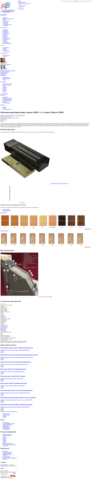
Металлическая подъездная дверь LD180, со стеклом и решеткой (18, 397)
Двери (4, 108)
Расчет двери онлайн (7, 443)
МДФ (4, 19)
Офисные (5, 39)
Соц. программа (6, 102)
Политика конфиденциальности (10, 457)
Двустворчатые (6, 55)
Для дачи (5, 41)
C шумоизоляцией (7, 38)
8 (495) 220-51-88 (4, 464)
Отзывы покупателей (7, 424)
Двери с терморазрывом (6, 64)
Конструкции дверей (7, 83)
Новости (5, 89)
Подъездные (5, 30)
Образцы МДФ (6, 209)
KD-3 (47, 296)
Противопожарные (7, 43)
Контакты (3, 104)
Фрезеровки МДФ (7, 210)
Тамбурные (5, 32)
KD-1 (40, 296)
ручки (53, 132)
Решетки (5, 415)
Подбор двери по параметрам (9, 444)
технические (8, 318)
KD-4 (51, 296)
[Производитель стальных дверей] (9, 4)
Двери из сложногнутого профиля (8, 70)
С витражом (5, 25)
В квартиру (5, 29)
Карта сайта (5, 445)
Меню (19, 1)
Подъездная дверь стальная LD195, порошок (13, 376)
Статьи (4, 90)
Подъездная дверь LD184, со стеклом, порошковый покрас (17, 390)
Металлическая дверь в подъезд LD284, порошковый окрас (17, 347)
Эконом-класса (6, 47)
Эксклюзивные (6, 50)
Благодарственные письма (8, 423)
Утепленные (5, 37)
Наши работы (6, 77)
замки (50, 132)
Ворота (4, 417)
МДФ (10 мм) (3, 326)
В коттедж (5, 34)
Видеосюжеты (6, 429)
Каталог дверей (4, 14)
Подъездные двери (7, 109)
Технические (6, 42)
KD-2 (44, 296)
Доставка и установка (7, 98)
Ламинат (5, 17)
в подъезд (3, 318)
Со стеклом (5, 23)
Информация (3, 81)
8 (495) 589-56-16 (4, 465)
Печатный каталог (7, 78)
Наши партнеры (6, 12)
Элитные (5, 49)
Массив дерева (6, 20)
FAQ (4, 86)
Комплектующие (6, 414)
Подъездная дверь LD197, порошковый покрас (13, 369)
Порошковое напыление (8, 18)
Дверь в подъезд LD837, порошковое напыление (14, 383)
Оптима (4, 48)
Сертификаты (6, 422)
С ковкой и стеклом (7, 24)
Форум (4, 88)
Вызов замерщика (7, 99)
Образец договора (7, 84)
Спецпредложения (4, 93)
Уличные (5, 36)
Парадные (5, 35)
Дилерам (5, 101)
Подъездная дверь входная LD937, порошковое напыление (16, 404)
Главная (4, 107)
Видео (4, 79)
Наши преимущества (7, 100)
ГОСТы (4, 91)
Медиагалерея (4, 75)
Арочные (5, 56)
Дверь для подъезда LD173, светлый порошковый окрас (16, 362)
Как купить (3, 95)
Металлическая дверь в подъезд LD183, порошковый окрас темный (19, 354)
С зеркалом (5, 22)
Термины (5, 87)
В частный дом (6, 33)
